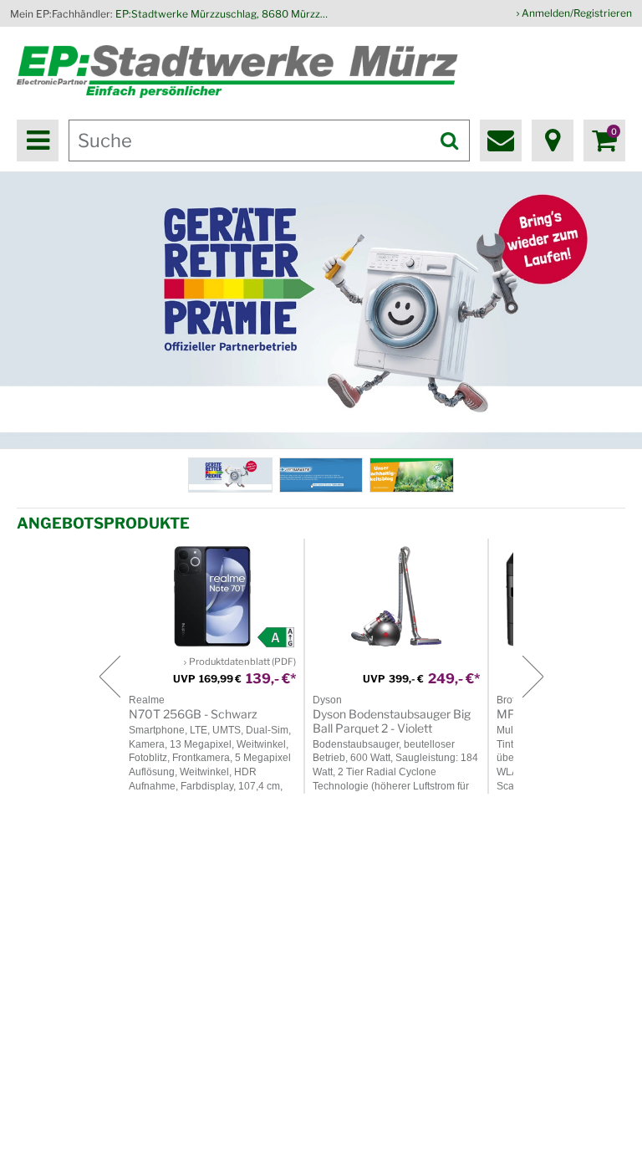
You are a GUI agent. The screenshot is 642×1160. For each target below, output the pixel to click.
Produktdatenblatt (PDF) (242, 661)
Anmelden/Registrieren (577, 13)
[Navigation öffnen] (38, 140)
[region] (321, 310)
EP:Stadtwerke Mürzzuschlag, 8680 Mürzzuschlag (224, 14)
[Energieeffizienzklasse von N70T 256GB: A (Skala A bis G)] (276, 637)
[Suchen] (449, 140)
